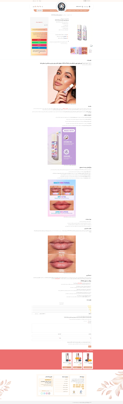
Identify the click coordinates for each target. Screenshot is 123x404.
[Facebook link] (89, 1)
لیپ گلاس (62, 18)
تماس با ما (65, 381)
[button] (92, 50)
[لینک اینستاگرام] (87, 1)
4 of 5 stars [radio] (84, 321)
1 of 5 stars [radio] (86, 321)
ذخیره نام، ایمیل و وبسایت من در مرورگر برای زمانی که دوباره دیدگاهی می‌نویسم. (78, 342)
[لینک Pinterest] (84, 1)
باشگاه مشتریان (40, 10)
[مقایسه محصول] (44, 25)
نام (90, 338)
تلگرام (39, 47)
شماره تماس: (45, 390)
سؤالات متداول (65, 385)
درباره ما (66, 379)
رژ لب (79, 173)
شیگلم (72, 104)
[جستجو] (42, 7)
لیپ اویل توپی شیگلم (73, 165)
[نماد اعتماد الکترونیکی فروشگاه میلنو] (81, 392)
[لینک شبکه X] (88, 1)
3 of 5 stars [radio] (85, 321)
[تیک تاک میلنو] (49, 393)
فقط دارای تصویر (42, 313)
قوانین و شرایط (65, 387)
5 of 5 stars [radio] (83, 321)
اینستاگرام (39, 45)
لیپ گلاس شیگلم (60, 38)
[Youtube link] (85, 1)
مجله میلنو (65, 383)
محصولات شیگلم (84, 296)
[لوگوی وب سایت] (61, 6)
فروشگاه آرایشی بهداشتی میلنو (84, 402)
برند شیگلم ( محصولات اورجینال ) (60, 34)
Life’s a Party (80, 283)
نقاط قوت (90, 334)
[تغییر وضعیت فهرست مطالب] (89, 64)
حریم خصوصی (65, 391)
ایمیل (60, 338)
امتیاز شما (89, 321)
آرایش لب (65, 18)
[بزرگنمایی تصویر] (91, 45)
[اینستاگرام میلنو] (47, 393)
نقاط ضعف (59, 334)
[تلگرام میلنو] (44, 393)
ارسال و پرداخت (65, 389)
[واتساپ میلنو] (42, 393)
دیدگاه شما (89, 322)
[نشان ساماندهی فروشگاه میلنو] (74, 392)
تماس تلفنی (39, 39)
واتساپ (39, 42)
